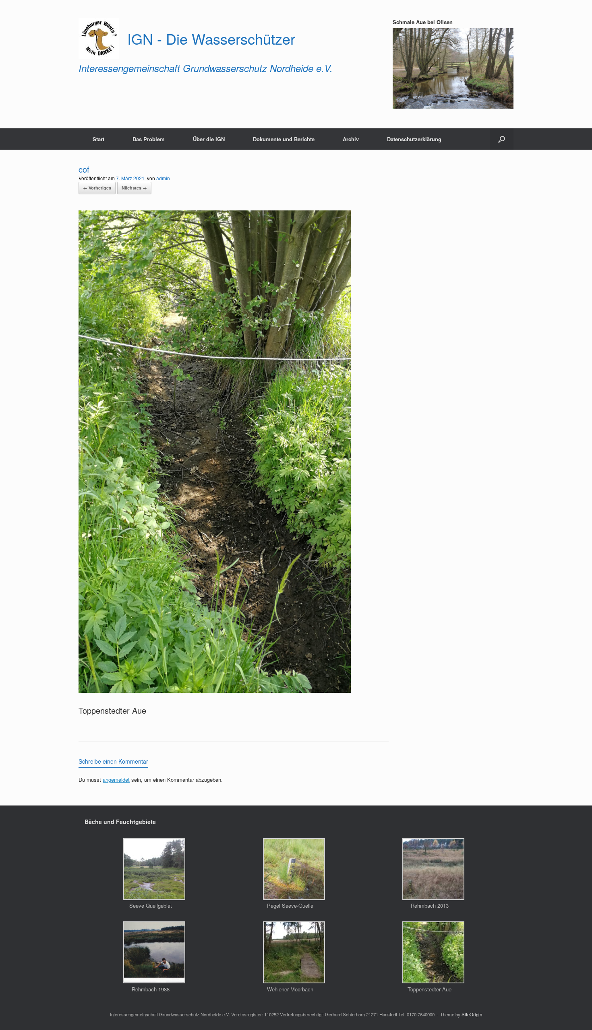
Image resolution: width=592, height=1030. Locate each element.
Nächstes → (134, 188)
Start (98, 139)
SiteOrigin (472, 1014)
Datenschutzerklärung (414, 139)
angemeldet (116, 779)
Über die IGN (209, 139)
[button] (501, 139)
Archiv (351, 139)
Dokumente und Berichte (284, 139)
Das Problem (148, 139)
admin (163, 178)
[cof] (215, 689)
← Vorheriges (97, 188)
